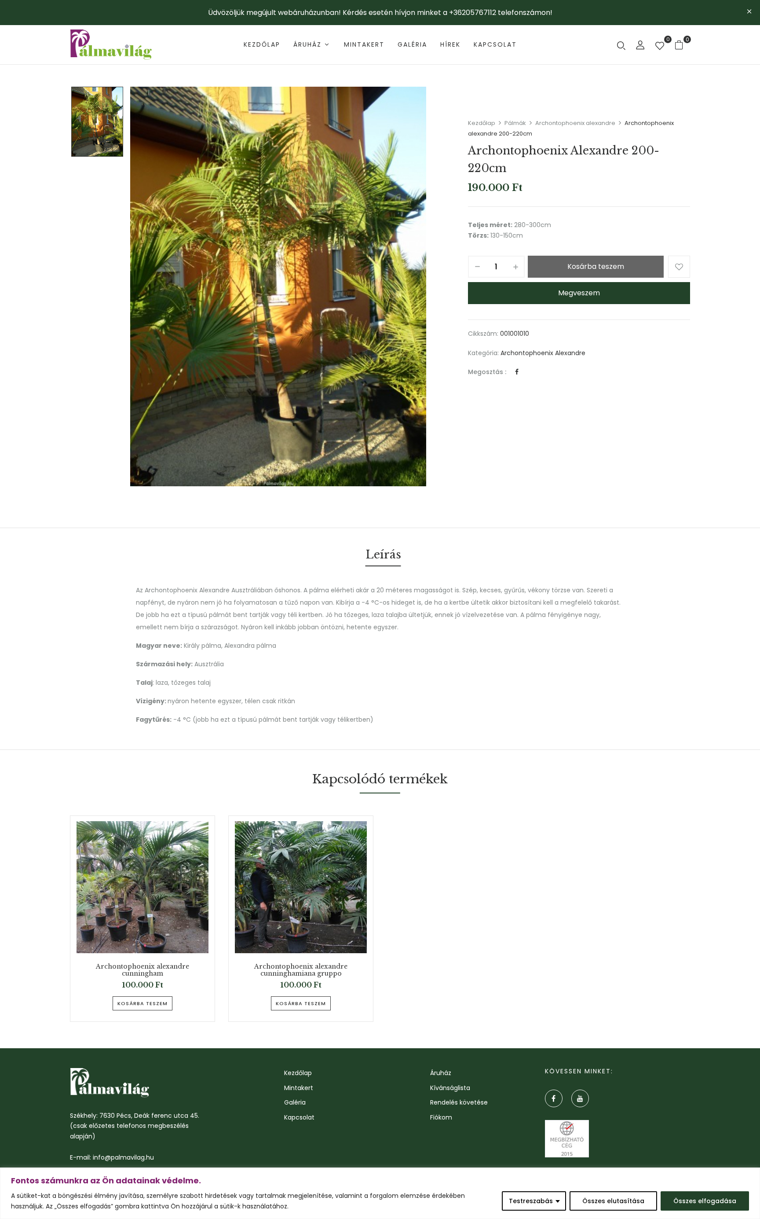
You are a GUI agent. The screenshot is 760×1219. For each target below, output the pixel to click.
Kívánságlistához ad (679, 267)
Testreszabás (531, 1201)
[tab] (383, 556)
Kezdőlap (481, 123)
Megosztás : (487, 371)
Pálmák (515, 123)
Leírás (383, 555)
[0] (659, 46)
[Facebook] (517, 371)
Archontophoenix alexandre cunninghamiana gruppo (300, 970)
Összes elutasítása (613, 1201)
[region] (380, 1193)
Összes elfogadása (704, 1201)
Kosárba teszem (595, 266)
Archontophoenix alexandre (575, 123)
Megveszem (579, 293)
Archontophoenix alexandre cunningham (142, 970)
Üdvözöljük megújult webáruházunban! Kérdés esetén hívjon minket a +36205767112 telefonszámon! (380, 12)
